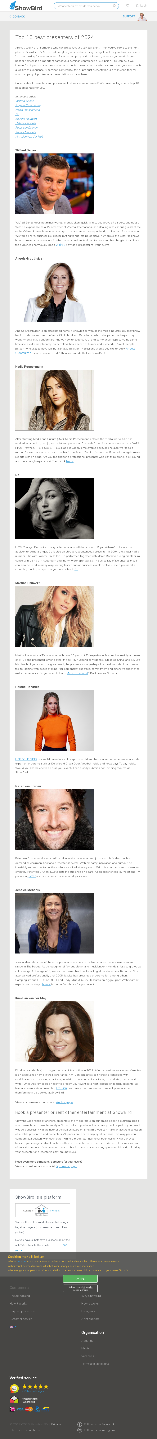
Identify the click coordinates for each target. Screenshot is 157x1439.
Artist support (90, 1319)
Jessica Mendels (25, 132)
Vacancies (87, 1356)
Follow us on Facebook (99, 1424)
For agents (88, 1311)
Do (17, 114)
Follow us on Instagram (99, 1430)
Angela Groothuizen (27, 105)
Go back (19, 16)
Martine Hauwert (26, 119)
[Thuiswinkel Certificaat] (24, 1399)
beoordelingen (33, 1391)
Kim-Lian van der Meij (29, 137)
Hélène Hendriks (26, 759)
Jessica (46, 984)
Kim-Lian (61, 1088)
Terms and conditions (95, 1364)
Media (85, 1348)
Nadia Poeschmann (27, 110)
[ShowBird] (26, 5)
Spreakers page (66, 1166)
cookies (22, 1261)
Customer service (21, 1319)
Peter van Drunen (26, 127)
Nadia (70, 461)
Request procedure (22, 1311)
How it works (18, 1303)
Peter (32, 876)
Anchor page (64, 1102)
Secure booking (20, 1296)
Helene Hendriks (25, 123)
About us (87, 1341)
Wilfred (60, 245)
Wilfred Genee (24, 101)
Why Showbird (91, 1296)
